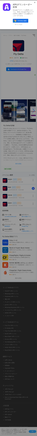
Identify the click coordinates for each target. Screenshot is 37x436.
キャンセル (18, 24)
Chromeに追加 (22, 20)
